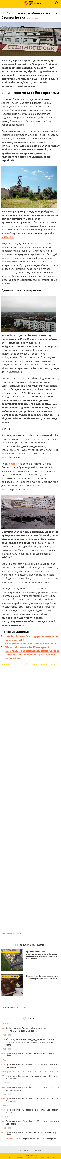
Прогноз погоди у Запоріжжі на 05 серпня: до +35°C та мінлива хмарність (32, 1088)
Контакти (23, 1150)
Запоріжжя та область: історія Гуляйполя (31, 643)
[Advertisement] (30, 798)
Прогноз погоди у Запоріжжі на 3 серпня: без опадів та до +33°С (33, 1111)
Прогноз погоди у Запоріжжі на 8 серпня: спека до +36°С (30, 1054)
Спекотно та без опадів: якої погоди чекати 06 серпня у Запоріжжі (32, 1077)
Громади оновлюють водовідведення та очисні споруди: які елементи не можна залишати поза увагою (42, 955)
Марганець (7, 236)
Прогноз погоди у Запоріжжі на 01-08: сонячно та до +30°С (31, 1133)
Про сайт (38, 1150)
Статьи (17, 1138)
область (17, 933)
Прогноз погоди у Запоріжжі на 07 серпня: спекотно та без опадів (32, 1066)
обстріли (14, 463)
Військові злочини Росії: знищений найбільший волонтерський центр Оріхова (32, 649)
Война (10, 933)
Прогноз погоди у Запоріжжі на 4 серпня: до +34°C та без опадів (32, 1100)
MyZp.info (9, 1138)
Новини (32, 1018)
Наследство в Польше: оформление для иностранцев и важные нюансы (42, 977)
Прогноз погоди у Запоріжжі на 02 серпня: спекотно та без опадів (32, 1122)
